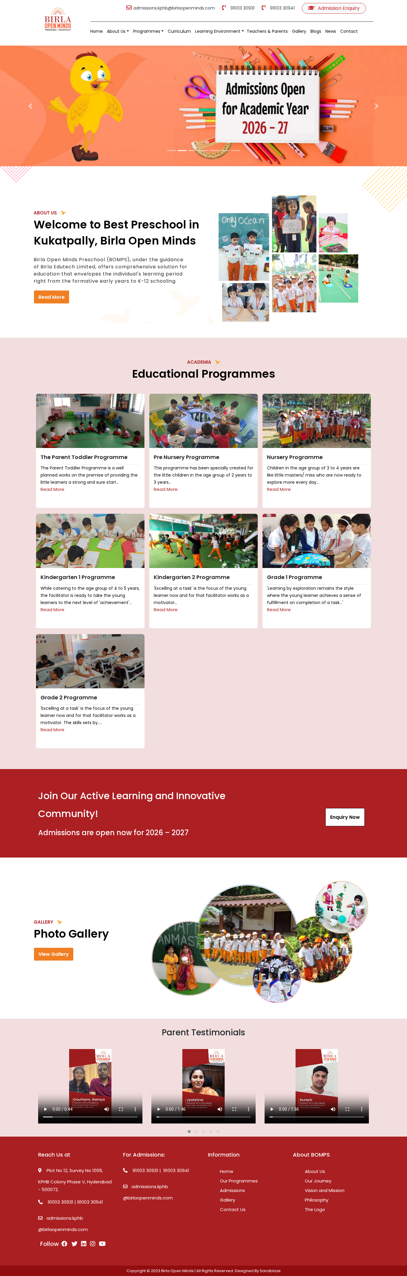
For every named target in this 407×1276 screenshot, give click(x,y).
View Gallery (53, 954)
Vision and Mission (324, 1190)
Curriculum (179, 31)
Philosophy (316, 1200)
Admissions (232, 1190)
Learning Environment (217, 31)
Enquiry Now (345, 817)
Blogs (315, 31)
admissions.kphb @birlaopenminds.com (63, 1224)
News (330, 31)
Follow (49, 1244)
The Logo (315, 1209)
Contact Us (233, 1209)
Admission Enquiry (338, 8)
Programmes (146, 31)
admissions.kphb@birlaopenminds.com (174, 8)
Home (96, 31)
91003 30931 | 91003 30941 (73, 1202)
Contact (349, 31)
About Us (116, 31)
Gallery (299, 31)
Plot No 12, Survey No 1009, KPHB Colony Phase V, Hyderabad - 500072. (75, 1180)
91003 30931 (241, 8)
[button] (30, 106)
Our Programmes (239, 1181)
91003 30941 (281, 8)
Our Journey (318, 1181)
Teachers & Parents (267, 31)
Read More (51, 297)
